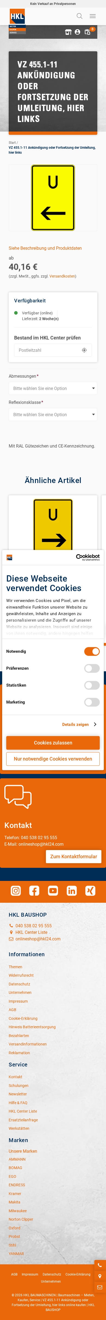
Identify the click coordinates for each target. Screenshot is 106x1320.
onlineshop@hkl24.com (37, 938)
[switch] (92, 668)
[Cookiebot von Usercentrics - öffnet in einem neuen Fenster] (76, 557)
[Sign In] (77, 32)
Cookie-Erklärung (78, 1274)
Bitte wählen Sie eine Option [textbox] (40, 388)
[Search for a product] (80, 16)
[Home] (17, 21)
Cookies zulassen (53, 743)
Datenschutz (52, 1274)
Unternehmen (51, 1281)
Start (12, 143)
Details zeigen (75, 724)
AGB (14, 1274)
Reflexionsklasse (26, 402)
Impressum (30, 1274)
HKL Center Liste (30, 932)
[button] (68, 32)
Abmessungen (24, 376)
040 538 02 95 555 (33, 925)
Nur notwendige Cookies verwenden (53, 759)
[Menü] (93, 16)
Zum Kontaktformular (73, 856)
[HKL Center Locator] (100, 1276)
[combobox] (53, 388)
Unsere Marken (23, 1151)
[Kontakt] (100, 1287)
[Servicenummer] (100, 1265)
